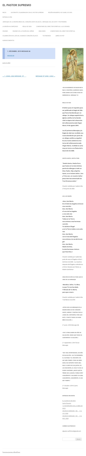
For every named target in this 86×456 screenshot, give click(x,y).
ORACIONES (42, 31)
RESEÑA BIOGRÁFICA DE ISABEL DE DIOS (60, 12)
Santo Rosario (66, 403)
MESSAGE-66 (10, 55)
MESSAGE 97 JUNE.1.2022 (45, 76)
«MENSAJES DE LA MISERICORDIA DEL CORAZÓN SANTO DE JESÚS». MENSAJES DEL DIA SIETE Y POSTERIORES (35, 22)
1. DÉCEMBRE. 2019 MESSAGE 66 (18, 51)
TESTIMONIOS (47, 36)
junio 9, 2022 (6, 63)
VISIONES (5, 31)
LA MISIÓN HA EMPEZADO (10, 26)
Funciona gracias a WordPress (11, 452)
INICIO (4, 12)
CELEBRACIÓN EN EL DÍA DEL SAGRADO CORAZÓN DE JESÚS (20, 36)
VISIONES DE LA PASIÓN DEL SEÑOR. (23, 31)
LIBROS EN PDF (59, 36)
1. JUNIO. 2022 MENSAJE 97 (14, 76)
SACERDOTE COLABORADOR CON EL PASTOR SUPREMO (27, 12)
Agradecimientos (8, 40)
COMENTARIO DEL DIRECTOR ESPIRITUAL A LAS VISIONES (53, 26)
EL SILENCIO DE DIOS (69, 401)
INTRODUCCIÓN (7, 17)
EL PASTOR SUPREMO (17, 5)
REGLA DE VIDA (27, 26)
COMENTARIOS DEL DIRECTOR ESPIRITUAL (62, 31)
